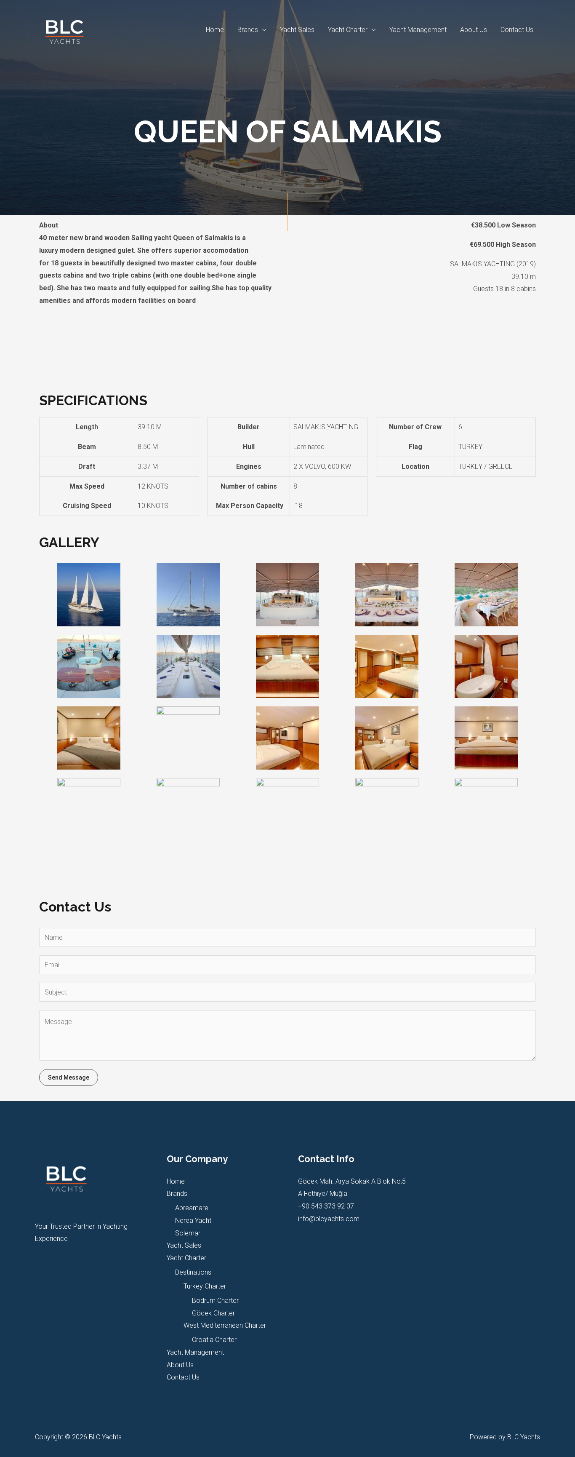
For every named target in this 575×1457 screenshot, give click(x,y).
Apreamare (191, 1208)
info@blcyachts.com (328, 1219)
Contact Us (516, 30)
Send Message (68, 1077)
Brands (247, 30)
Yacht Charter (347, 30)
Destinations (193, 1272)
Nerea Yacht (193, 1220)
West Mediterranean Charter (225, 1325)
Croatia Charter (214, 1340)
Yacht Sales (297, 30)
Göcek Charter (213, 1313)
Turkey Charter (205, 1286)
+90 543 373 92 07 (326, 1206)
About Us (473, 30)
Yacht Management (418, 30)
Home (215, 30)
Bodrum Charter (215, 1301)
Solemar (187, 1233)
